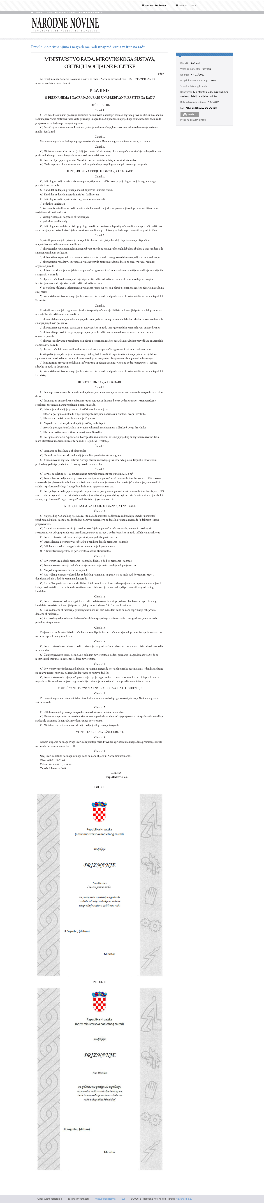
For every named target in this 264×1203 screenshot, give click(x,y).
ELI (123, 1198)
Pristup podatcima (105, 1198)
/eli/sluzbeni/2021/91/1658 (201, 108)
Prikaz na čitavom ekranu (193, 120)
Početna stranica (187, 5)
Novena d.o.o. (184, 1198)
